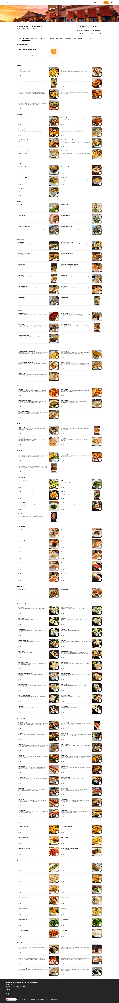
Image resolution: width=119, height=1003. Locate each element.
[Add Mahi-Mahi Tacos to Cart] (57, 292)
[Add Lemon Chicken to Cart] (57, 379)
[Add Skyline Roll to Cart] (57, 794)
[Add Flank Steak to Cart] (57, 330)
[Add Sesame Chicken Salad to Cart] (100, 232)
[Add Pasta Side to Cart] (100, 914)
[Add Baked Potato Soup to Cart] (100, 173)
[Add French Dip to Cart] (100, 281)
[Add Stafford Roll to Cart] (100, 794)
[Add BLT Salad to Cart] (57, 210)
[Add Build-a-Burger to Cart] (100, 460)
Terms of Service (21, 999)
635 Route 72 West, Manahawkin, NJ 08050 (16, 986)
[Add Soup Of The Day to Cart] (57, 195)
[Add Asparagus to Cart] (57, 870)
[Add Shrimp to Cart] (100, 558)
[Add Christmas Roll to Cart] (100, 728)
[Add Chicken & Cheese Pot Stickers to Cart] (57, 97)
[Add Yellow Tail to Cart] (100, 580)
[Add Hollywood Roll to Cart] (100, 750)
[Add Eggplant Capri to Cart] (57, 433)
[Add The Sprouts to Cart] (57, 108)
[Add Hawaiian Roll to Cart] (57, 750)
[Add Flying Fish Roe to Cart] (57, 547)
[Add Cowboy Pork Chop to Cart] (100, 319)
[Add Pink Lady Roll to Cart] (57, 772)
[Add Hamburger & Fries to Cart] (57, 843)
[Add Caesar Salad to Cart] (100, 210)
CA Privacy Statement (43, 999)
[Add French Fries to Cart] (100, 881)
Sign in (111, 2)
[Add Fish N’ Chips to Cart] (100, 395)
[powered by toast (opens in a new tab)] (11, 999)
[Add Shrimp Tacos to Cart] (57, 303)
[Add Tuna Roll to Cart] (57, 712)
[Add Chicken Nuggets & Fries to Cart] (57, 832)
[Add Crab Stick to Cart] (57, 536)
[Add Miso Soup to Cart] (100, 498)
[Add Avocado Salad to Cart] (57, 487)
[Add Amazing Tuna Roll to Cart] (57, 728)
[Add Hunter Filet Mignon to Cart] (100, 330)
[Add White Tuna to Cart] (57, 580)
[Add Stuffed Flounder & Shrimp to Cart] (57, 417)
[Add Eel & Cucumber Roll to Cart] (57, 646)
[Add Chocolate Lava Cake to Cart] (100, 952)
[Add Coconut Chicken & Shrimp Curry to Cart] (57, 357)
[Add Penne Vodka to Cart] (100, 433)
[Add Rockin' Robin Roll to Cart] (100, 783)
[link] (25, 38)
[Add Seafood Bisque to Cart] (100, 184)
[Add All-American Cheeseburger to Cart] (57, 460)
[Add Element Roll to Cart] (100, 739)
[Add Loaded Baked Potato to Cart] (57, 903)
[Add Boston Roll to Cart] (100, 624)
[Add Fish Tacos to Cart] (57, 281)
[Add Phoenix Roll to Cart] (100, 761)
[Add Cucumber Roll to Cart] (100, 635)
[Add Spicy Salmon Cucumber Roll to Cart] (57, 679)
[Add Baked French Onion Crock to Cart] (57, 173)
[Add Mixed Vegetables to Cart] (57, 914)
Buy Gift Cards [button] (97, 2)
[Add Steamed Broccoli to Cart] (100, 925)
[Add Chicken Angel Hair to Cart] (57, 184)
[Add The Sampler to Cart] (100, 157)
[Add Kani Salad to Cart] (57, 498)
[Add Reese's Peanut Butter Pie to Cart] (100, 974)
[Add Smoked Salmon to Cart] (57, 569)
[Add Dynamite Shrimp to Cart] (57, 395)
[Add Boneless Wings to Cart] (57, 135)
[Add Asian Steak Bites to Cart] (57, 124)
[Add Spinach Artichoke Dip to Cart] (57, 157)
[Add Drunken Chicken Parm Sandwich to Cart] (100, 270)
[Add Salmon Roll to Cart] (57, 657)
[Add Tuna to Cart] (100, 569)
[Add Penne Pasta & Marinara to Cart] (57, 854)
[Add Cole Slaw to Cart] (57, 881)
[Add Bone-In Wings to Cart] (100, 124)
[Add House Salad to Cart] (100, 892)
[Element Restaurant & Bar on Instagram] (8, 994)
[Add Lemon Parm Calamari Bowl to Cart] (100, 146)
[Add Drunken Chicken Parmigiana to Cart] (57, 368)
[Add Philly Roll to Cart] (100, 646)
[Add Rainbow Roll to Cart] (100, 772)
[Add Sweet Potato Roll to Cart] (100, 701)
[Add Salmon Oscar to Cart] (100, 406)
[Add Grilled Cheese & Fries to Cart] (100, 832)
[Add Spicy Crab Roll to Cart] (100, 668)
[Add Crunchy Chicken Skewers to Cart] (57, 146)
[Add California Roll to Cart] (57, 635)
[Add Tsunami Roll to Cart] (57, 816)
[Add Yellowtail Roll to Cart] (100, 712)
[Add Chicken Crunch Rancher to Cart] (57, 259)
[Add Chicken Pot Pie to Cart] (100, 357)
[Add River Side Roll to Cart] (57, 783)
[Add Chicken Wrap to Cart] (57, 270)
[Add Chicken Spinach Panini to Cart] (100, 259)
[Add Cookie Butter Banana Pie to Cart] (100, 963)
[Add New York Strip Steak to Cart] (57, 341)
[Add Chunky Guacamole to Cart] (100, 135)
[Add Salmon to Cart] (100, 547)
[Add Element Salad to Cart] (57, 221)
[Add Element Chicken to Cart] (100, 368)
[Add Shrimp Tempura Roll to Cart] (100, 657)
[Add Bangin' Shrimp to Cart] (57, 75)
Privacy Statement (31, 999)
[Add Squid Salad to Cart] (100, 509)
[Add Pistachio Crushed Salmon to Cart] (57, 406)
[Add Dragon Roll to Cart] (57, 739)
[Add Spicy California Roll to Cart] (57, 668)
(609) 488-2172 (9, 984)
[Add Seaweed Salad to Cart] (57, 509)
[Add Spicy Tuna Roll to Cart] (100, 690)
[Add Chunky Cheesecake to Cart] (57, 963)
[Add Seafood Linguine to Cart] (57, 444)
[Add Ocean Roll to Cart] (57, 761)
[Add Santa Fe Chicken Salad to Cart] (57, 232)
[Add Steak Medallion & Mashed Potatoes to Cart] (100, 854)
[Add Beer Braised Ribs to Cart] (57, 319)
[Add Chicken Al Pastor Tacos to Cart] (100, 248)
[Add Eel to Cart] (100, 536)
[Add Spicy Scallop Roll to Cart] (100, 679)
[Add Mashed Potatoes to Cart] (100, 903)
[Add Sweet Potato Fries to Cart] (57, 936)
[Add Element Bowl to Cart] (57, 595)
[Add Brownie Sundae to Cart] (57, 952)
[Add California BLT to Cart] (57, 248)
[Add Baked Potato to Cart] (100, 870)
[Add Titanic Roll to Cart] (100, 805)
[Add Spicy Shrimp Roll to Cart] (57, 690)
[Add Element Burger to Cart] (57, 471)
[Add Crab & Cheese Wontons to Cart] (100, 86)
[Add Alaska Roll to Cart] (57, 613)
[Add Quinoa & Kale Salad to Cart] (100, 221)
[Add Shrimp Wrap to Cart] (100, 303)
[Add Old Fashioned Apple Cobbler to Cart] (57, 974)
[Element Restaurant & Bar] (7, 2)
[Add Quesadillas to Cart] (100, 292)
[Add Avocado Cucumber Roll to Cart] (100, 613)
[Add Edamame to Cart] (100, 487)
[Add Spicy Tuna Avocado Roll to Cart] (57, 701)
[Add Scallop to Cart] (57, 558)
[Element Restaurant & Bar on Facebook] (6, 994)
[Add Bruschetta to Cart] (100, 75)
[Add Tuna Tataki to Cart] (57, 520)
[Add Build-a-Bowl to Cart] (100, 595)
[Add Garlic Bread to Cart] (57, 892)
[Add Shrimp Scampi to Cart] (100, 444)
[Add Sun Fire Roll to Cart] (57, 805)
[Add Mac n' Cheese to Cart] (100, 843)
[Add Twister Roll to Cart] (100, 816)
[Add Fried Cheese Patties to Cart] (100, 97)
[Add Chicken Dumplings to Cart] (57, 86)
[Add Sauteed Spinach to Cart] (57, 925)
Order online (9, 992)
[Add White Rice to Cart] (100, 936)
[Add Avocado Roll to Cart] (57, 624)
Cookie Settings (54, 999)
